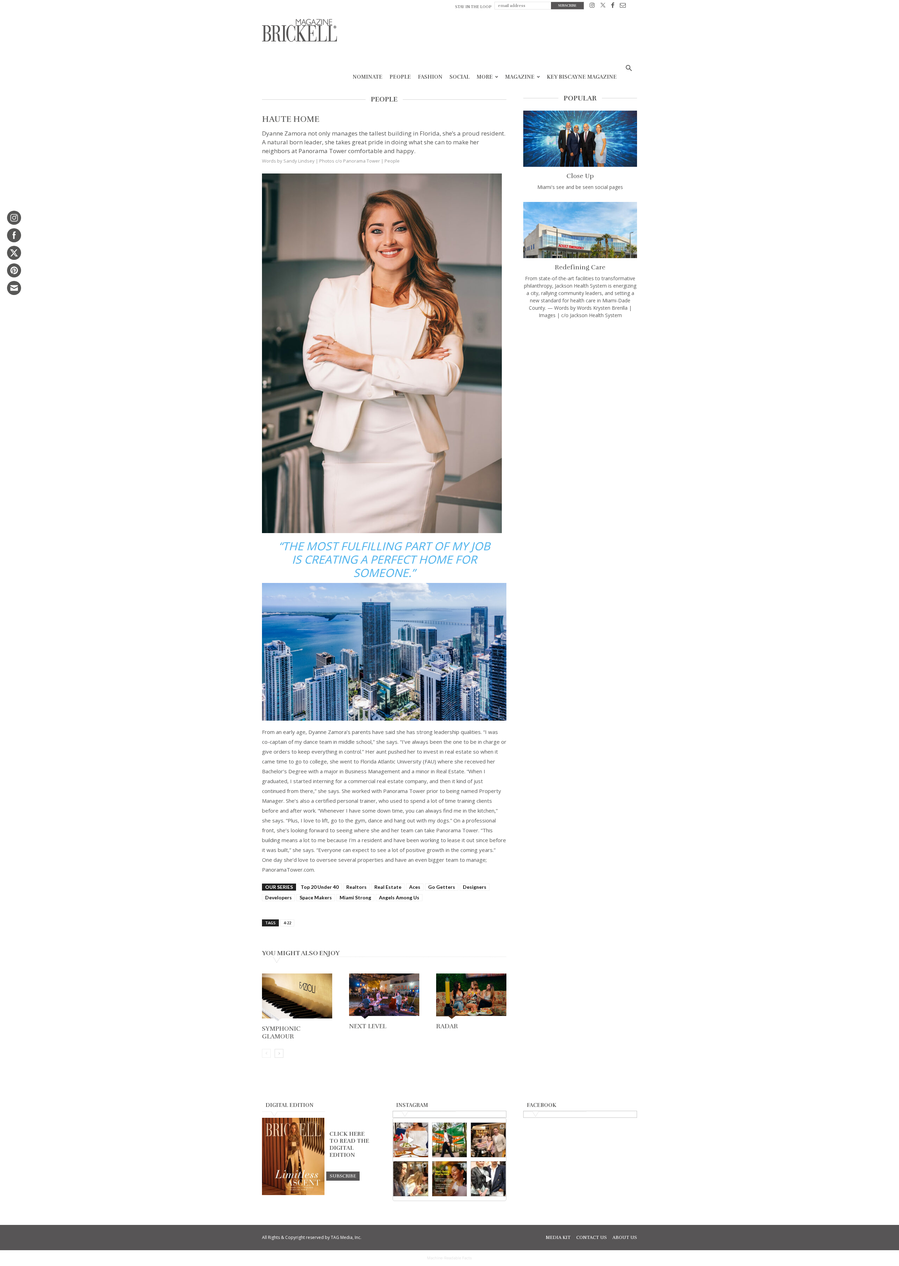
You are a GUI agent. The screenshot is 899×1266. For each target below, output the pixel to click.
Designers (474, 887)
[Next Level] (384, 996)
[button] (628, 69)
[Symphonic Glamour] (297, 998)
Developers (278, 897)
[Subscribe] (343, 1176)
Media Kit (558, 1237)
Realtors (356, 887)
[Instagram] (592, 6)
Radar (447, 1026)
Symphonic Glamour (281, 1032)
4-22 (287, 922)
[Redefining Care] (580, 230)
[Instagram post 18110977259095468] (488, 1140)
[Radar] (471, 997)
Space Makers (316, 897)
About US (624, 1237)
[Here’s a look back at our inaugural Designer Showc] (488, 1178)
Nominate (367, 77)
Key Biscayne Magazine (582, 77)
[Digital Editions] (293, 1193)
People (400, 77)
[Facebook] (612, 6)
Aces (414, 887)
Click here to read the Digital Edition (349, 1144)
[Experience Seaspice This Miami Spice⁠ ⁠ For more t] (410, 1140)
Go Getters (441, 887)
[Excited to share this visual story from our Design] (410, 1178)
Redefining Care (580, 267)
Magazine (519, 77)
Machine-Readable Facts (449, 1257)
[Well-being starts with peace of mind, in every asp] (449, 1178)
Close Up (580, 176)
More (485, 77)
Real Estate (387, 887)
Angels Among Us (399, 897)
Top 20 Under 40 (320, 887)
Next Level (367, 1026)
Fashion (430, 77)
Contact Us (591, 1237)
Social (460, 77)
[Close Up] (580, 139)
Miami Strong (355, 897)
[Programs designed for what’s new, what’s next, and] (449, 1140)
